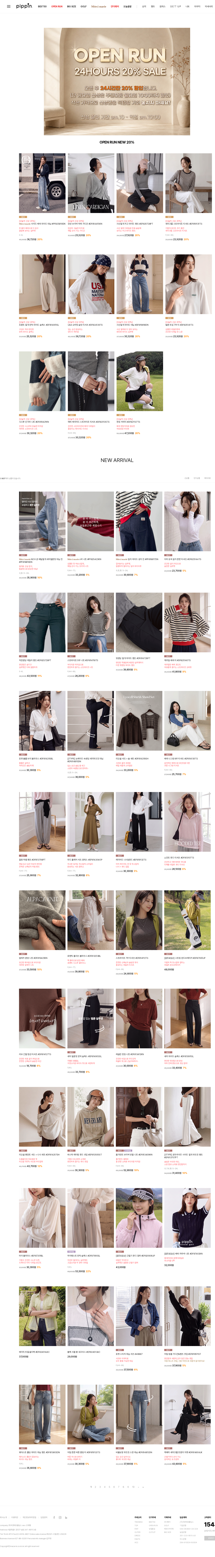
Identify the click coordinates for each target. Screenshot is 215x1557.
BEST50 (42, 6)
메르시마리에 (168, 1529)
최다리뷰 (207, 478)
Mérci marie (98, 6)
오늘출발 (127, 6)
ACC (136, 1542)
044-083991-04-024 (189, 1529)
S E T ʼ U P (175, 6)
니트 (188, 6)
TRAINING (139, 1522)
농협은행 (183, 1532)
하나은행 (183, 1539)
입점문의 (44, 1517)
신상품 (187, 478)
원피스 (163, 6)
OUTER (137, 1532)
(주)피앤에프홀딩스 (186, 1522)
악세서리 (209, 6)
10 (133, 1487)
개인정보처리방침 (29, 1517)
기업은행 (183, 1525)
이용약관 (14, 1517)
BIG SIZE (71, 6)
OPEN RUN (56, 6)
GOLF (84, 6)
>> (142, 1487)
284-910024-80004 (188, 1542)
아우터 (197, 6)
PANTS (137, 1539)
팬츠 (153, 6)
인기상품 (197, 478)
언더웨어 (115, 6)
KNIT (136, 1529)
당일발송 (152, 1529)
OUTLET (152, 1532)
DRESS (137, 1535)
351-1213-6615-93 (188, 1535)
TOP (136, 1525)
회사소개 (3, 1517)
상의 (144, 6)
